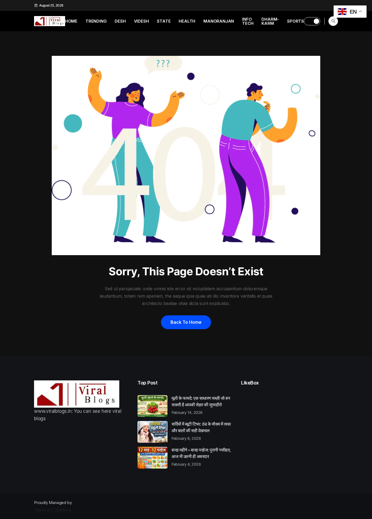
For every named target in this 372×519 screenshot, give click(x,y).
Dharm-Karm (270, 21)
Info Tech (247, 21)
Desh (120, 21)
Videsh (141, 21)
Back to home (186, 322)
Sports (295, 21)
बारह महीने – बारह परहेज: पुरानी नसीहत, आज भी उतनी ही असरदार (201, 456)
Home (71, 21)
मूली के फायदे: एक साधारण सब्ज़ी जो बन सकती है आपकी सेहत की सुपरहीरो (201, 404)
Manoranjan (218, 21)
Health (187, 21)
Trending (96, 21)
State (163, 21)
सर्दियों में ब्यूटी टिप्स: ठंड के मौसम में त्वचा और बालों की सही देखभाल (201, 430)
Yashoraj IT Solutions (53, 509)
